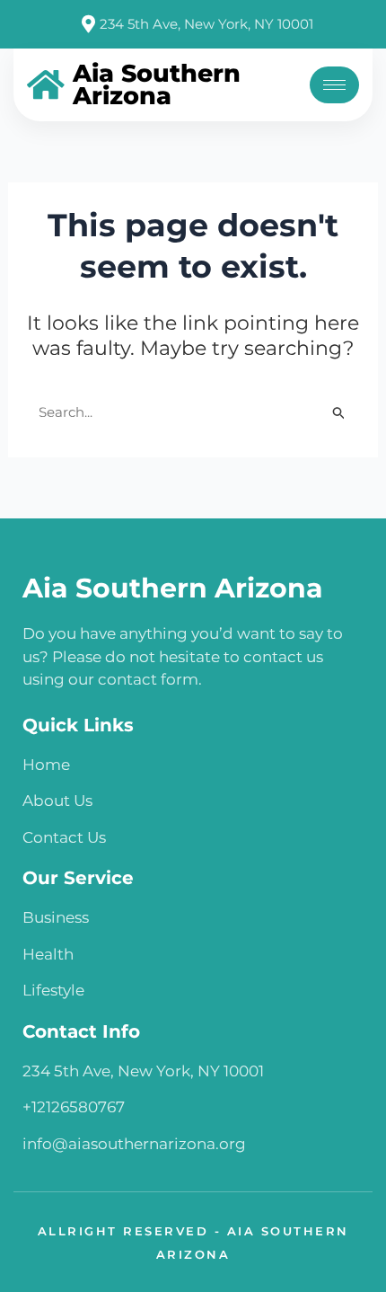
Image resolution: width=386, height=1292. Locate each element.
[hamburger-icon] (334, 84)
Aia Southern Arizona (172, 588)
